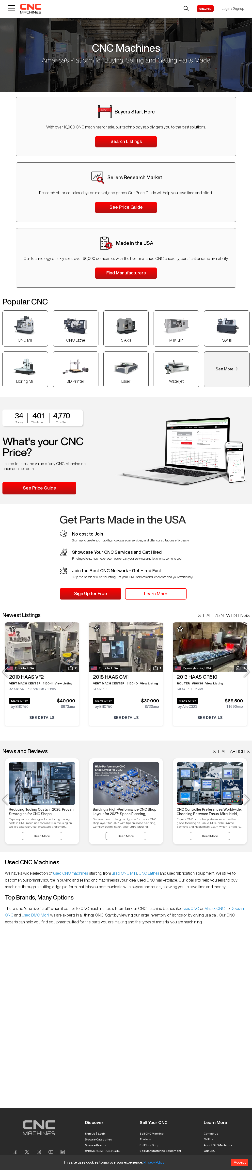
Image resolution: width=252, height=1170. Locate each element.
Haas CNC (190, 908)
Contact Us (211, 1133)
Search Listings (126, 141)
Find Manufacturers (126, 272)
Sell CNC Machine (152, 1133)
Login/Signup (233, 8)
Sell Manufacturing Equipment (160, 1150)
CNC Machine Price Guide (102, 1151)
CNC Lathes (149, 873)
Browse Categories (98, 1139)
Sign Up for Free (90, 593)
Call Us (208, 1139)
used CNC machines (70, 873)
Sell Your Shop (149, 1145)
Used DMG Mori (35, 915)
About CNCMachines (218, 1145)
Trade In (145, 1139)
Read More (42, 836)
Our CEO (210, 1150)
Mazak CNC (214, 908)
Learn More (155, 593)
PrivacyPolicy (153, 1162)
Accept (240, 1162)
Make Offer (19, 700)
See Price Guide (126, 207)
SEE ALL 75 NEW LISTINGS (224, 615)
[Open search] (186, 8)
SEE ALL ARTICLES (231, 751)
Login (102, 1133)
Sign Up (90, 1133)
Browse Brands (95, 1145)
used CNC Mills (124, 873)
